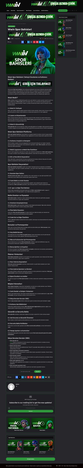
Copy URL (38, 371)
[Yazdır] (49, 377)
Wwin (8, 10)
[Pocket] (37, 42)
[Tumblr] (31, 42)
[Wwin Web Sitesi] (15, 445)
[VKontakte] (34, 377)
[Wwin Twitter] (30, 445)
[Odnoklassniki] (37, 377)
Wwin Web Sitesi (11, 451)
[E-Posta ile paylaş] (46, 377)
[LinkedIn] (28, 42)
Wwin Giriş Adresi (62, 10)
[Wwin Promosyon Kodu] (61, 53)
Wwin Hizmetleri (20, 10)
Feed (76, 465)
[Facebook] (22, 42)
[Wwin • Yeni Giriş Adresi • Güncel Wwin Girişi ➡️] (13, 4)
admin (11, 38)
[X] (25, 42)
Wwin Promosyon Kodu (70, 50)
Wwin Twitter (26, 451)
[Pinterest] (34, 42)
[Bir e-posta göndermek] (12, 38)
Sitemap (72, 465)
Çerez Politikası (36, 10)
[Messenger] (43, 42)
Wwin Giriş (13, 10)
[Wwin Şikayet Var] (61, 45)
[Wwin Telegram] (46, 445)
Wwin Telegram (42, 451)
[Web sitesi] (16, 386)
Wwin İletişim (29, 10)
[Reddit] (31, 377)
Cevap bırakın (30, 459)
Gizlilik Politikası (44, 10)
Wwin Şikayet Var (69, 42)
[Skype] (40, 42)
